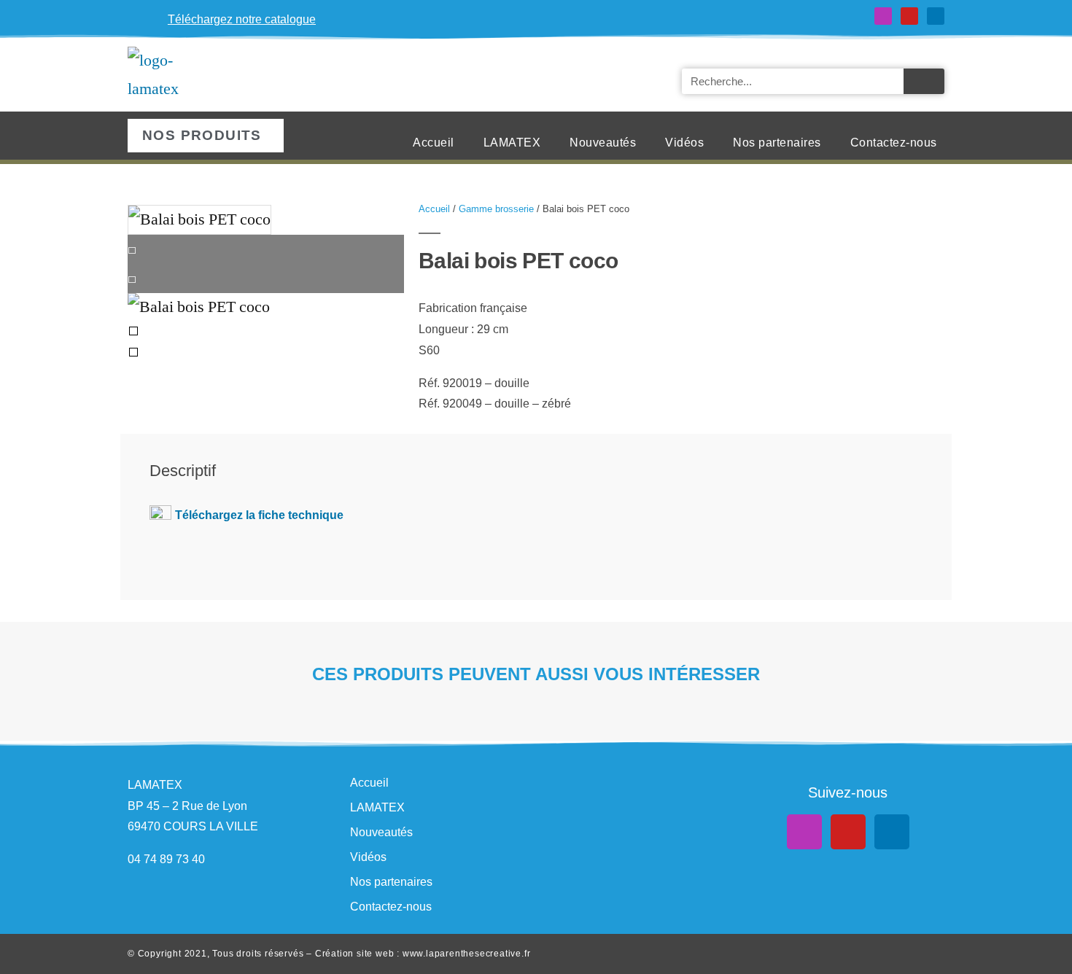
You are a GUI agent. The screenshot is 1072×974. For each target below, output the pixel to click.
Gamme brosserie (496, 208)
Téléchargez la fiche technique (259, 515)
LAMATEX (512, 142)
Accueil (433, 142)
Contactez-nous (893, 142)
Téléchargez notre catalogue (242, 19)
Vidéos (684, 142)
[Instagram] (883, 16)
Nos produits (202, 135)
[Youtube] (909, 16)
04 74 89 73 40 (166, 859)
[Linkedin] (935, 16)
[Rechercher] (924, 81)
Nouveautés (603, 142)
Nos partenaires (777, 142)
